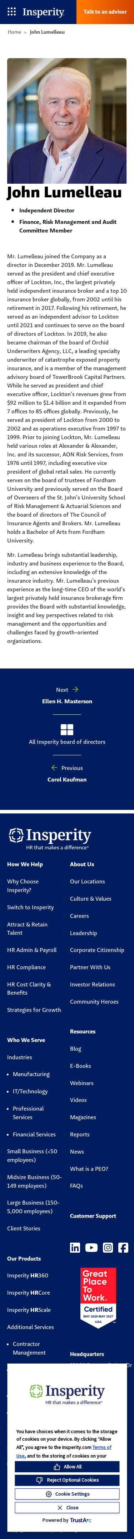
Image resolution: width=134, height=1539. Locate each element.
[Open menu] (11, 12)
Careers (79, 916)
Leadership (83, 933)
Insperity (27, 1275)
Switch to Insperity (30, 907)
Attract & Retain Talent (27, 929)
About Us (82, 864)
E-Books (80, 1066)
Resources (82, 1031)
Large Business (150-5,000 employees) (33, 1207)
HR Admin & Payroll (31, 950)
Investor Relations (92, 984)
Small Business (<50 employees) (32, 1156)
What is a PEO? (89, 1169)
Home (14, 32)
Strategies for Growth (34, 1010)
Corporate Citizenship (97, 950)
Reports (80, 1134)
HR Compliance (26, 967)
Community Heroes (94, 1001)
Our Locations (87, 881)
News (77, 1151)
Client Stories (23, 1228)
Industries (19, 1057)
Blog (75, 1048)
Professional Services (28, 1113)
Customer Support (93, 1216)
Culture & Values (90, 898)
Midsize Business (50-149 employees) (34, 1181)
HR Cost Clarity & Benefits (29, 989)
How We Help (25, 864)
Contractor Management (29, 1348)
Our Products (24, 1258)
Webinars (82, 1083)
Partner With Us (90, 967)
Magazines (83, 1117)
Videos (78, 1100)
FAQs (76, 1186)
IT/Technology (30, 1091)
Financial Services (34, 1134)
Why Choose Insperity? (23, 886)
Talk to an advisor (105, 11)
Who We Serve (26, 1040)
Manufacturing (31, 1074)
